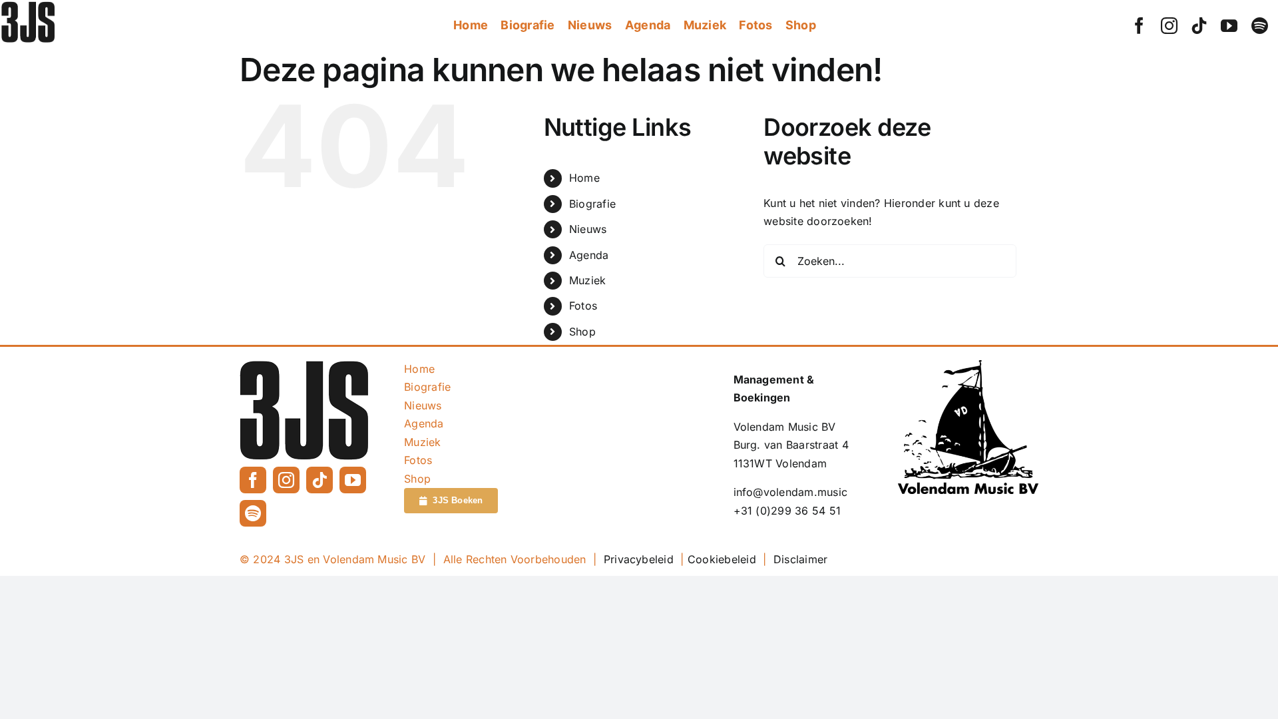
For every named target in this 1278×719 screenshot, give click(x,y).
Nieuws (587, 229)
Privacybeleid (639, 559)
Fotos (583, 305)
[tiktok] (1199, 25)
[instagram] (1169, 25)
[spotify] (1259, 25)
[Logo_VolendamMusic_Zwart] (968, 365)
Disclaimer (800, 559)
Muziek (587, 280)
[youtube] (1229, 25)
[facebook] (1139, 25)
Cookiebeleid (722, 559)
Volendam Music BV (785, 426)
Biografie (592, 203)
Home (584, 177)
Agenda (588, 255)
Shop (582, 331)
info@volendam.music (791, 492)
